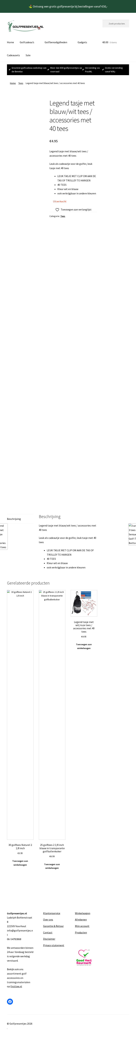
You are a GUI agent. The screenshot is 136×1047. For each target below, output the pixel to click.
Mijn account (82, 926)
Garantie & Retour (53, 926)
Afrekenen (81, 919)
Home (10, 42)
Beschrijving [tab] (14, 519)
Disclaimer (49, 938)
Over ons (48, 919)
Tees (20, 83)
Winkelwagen (82, 913)
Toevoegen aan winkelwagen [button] (20, 862)
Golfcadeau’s (27, 42)
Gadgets (82, 42)
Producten (81, 932)
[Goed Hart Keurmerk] (84, 957)
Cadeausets (13, 55)
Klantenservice (51, 913)
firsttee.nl (16, 986)
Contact (47, 932)
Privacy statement (53, 945)
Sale (28, 55)
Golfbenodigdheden (56, 42)
